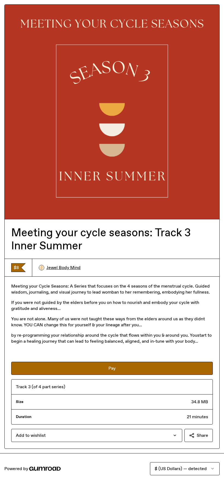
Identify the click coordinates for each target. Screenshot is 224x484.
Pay (112, 368)
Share (202, 435)
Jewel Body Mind (63, 267)
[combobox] (96, 435)
